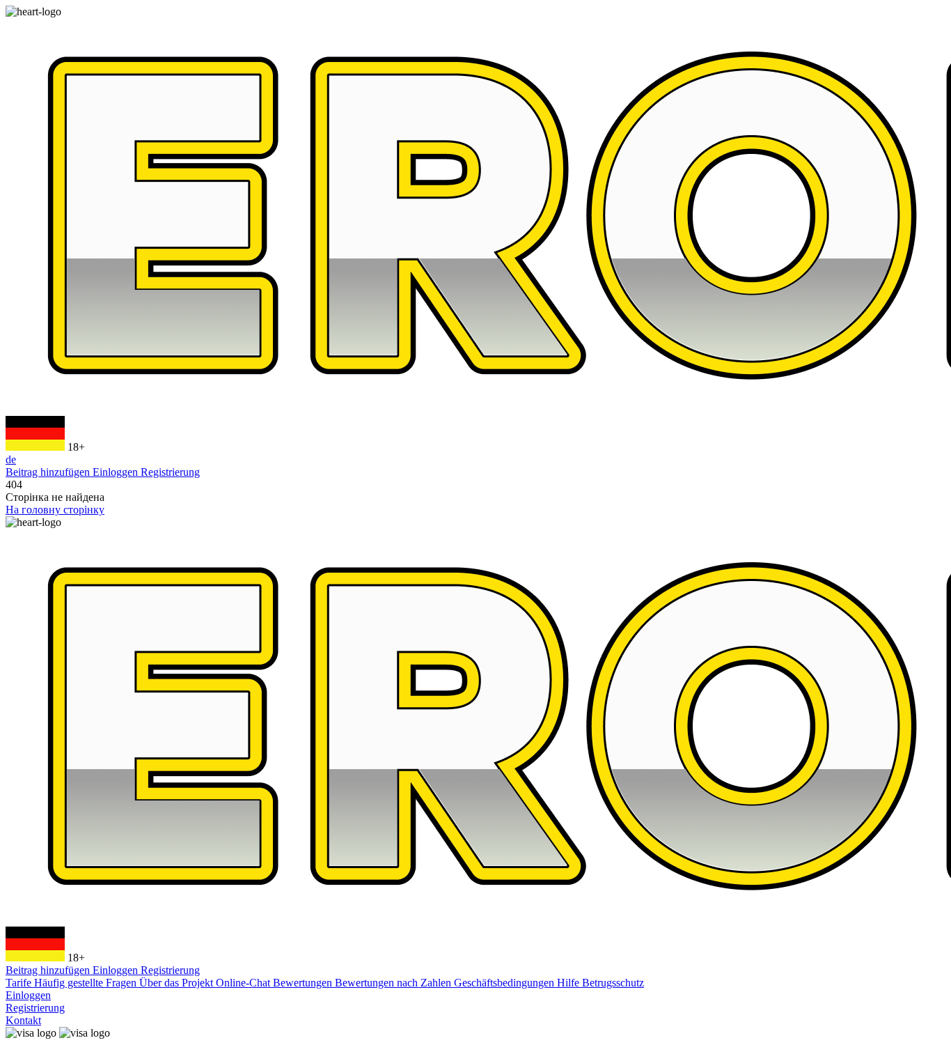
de (11, 459)
